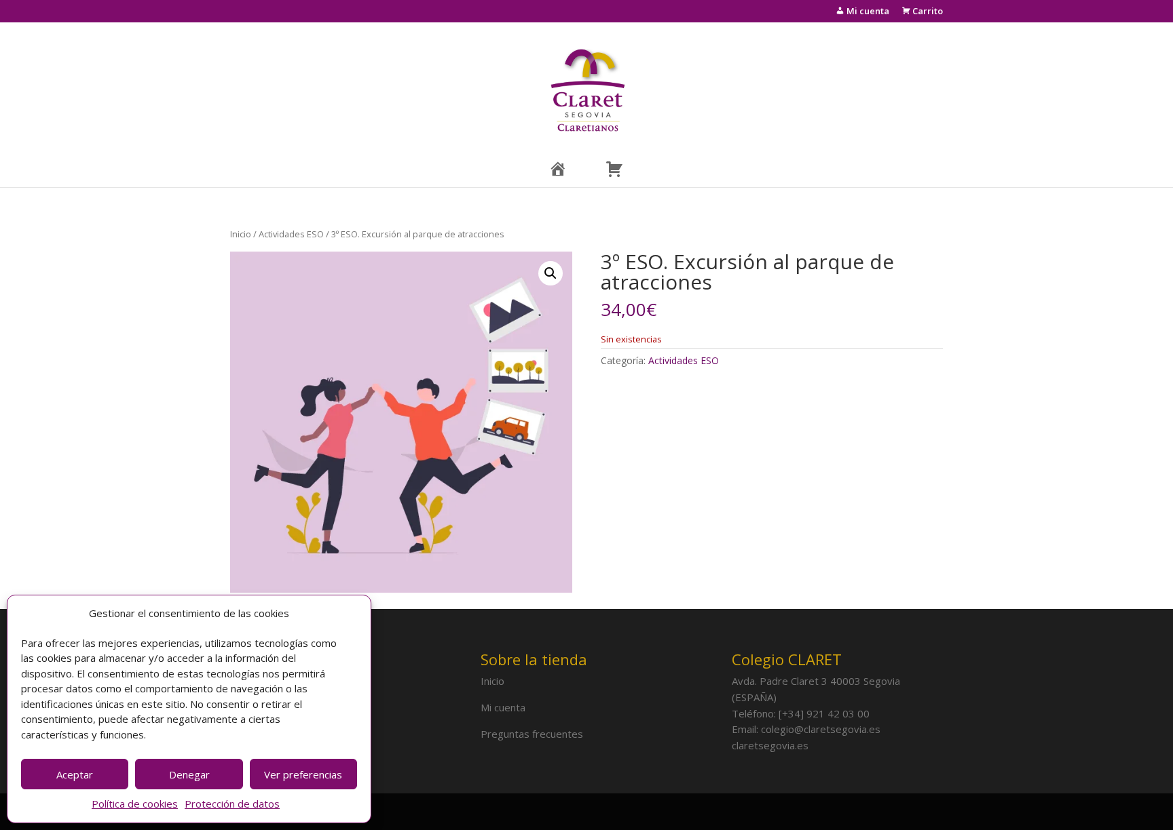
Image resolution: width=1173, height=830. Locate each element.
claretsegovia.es (770, 745)
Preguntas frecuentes (532, 733)
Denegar (189, 774)
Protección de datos (232, 803)
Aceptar (74, 774)
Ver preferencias (303, 774)
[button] (550, 273)
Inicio (240, 234)
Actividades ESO (291, 234)
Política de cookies (135, 803)
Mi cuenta (503, 707)
